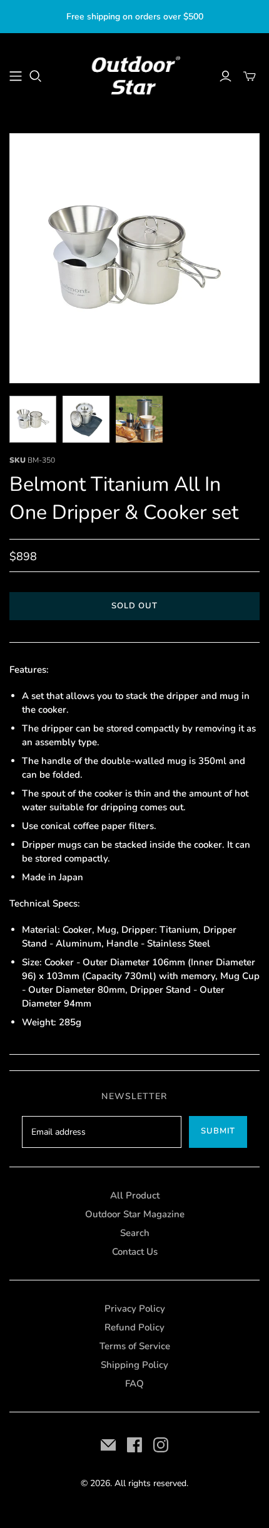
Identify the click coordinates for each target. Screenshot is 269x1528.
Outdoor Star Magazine (135, 1214)
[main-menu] (15, 76)
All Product (135, 1195)
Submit (218, 1131)
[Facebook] (134, 1444)
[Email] (108, 1444)
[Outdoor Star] (134, 74)
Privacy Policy (134, 1308)
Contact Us (135, 1251)
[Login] (225, 76)
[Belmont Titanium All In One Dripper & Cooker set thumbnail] (32, 419)
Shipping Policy (134, 1365)
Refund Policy (134, 1327)
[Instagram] (160, 1444)
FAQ (134, 1383)
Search (135, 1233)
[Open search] (35, 76)
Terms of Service (134, 1346)
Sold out (134, 605)
